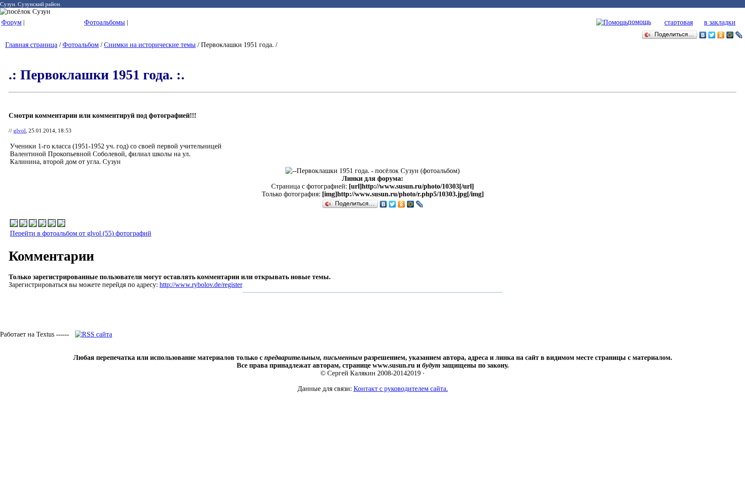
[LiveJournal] (739, 35)
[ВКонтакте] (702, 35)
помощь (639, 21)
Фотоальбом (81, 44)
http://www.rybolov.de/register (201, 284)
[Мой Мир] (730, 35)
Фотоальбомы (104, 22)
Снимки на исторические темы (150, 44)
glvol (19, 130)
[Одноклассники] (721, 35)
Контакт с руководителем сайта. (401, 388)
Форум (11, 22)
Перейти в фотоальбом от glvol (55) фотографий (80, 233)
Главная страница (31, 44)
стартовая (678, 22)
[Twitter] (712, 35)
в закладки (720, 22)
